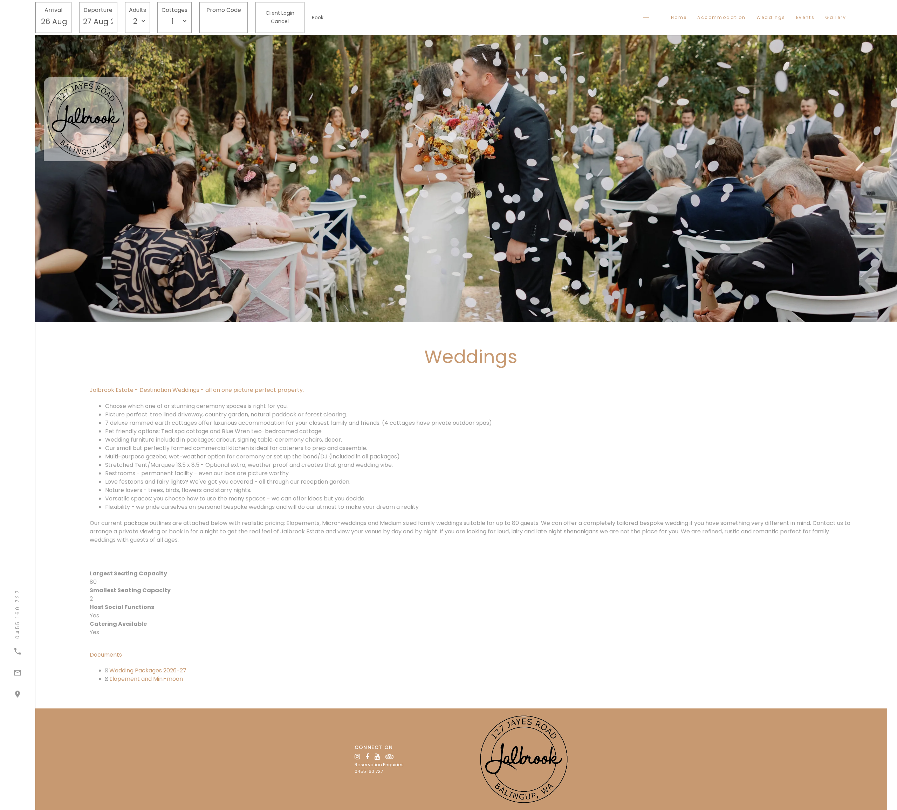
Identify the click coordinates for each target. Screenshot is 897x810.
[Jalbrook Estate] (114, 119)
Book (317, 17)
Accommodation (721, 17)
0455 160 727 (369, 771)
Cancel (280, 21)
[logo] (524, 759)
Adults (137, 10)
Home (679, 17)
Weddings (771, 17)
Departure (97, 10)
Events (805, 17)
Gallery (835, 17)
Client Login (280, 12)
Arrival (53, 10)
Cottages (174, 10)
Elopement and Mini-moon (145, 679)
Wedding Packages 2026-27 (147, 670)
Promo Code (223, 10)
